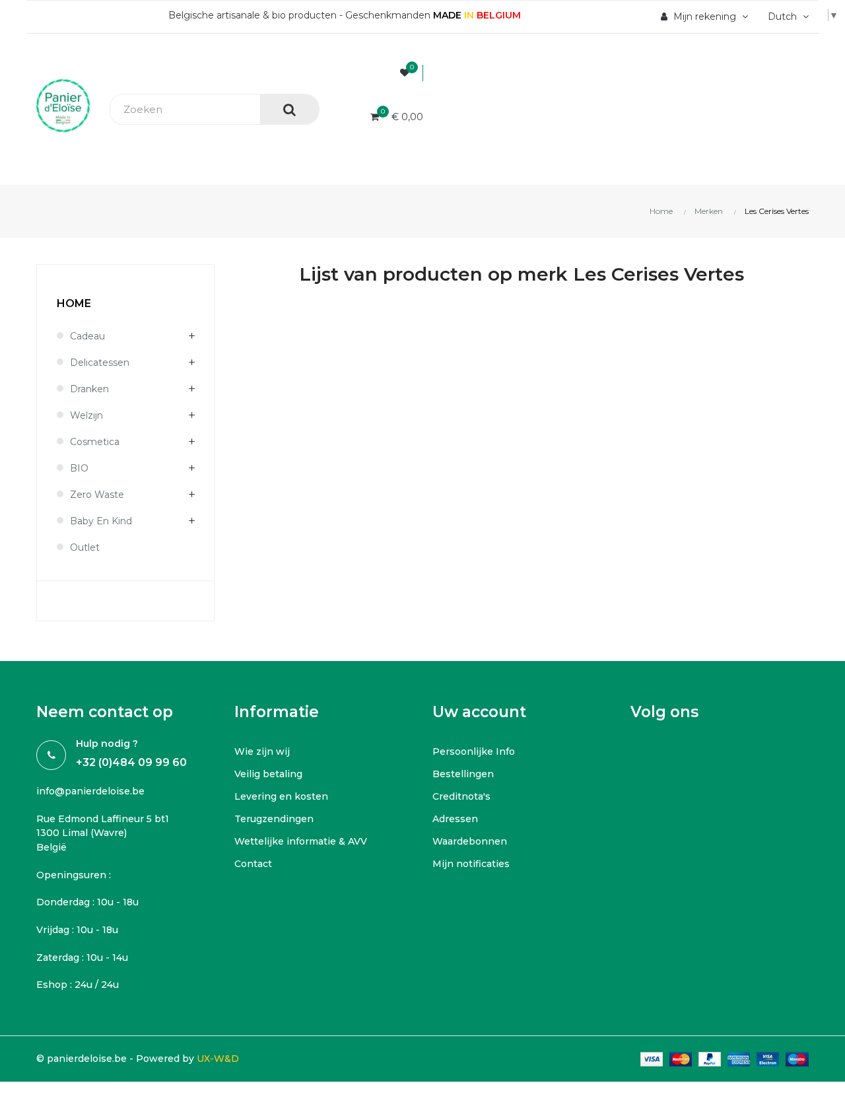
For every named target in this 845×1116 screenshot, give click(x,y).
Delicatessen (99, 362)
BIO (79, 468)
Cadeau (87, 336)
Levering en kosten (281, 796)
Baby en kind (101, 521)
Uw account (479, 712)
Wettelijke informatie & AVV (300, 841)
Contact (253, 864)
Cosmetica (94, 442)
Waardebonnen (469, 841)
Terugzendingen (274, 819)
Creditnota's (461, 796)
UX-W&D (218, 1058)
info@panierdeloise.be (90, 791)
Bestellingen (463, 774)
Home (74, 303)
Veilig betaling (268, 774)
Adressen (455, 819)
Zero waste (97, 495)
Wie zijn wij (262, 751)
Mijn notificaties (471, 864)
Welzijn (86, 415)
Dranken (89, 389)
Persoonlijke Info (473, 751)
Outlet (85, 547)
